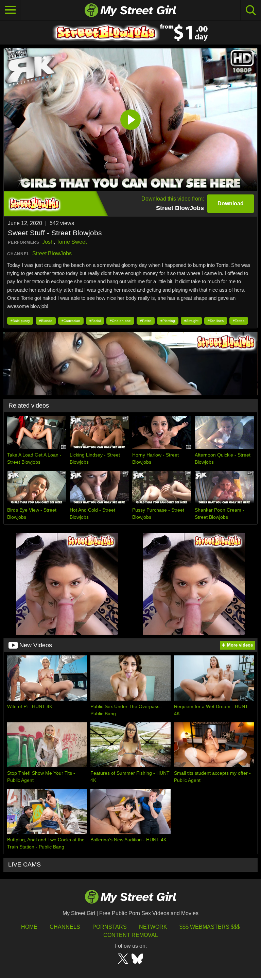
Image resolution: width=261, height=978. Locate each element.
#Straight (191, 321)
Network (153, 927)
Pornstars (109, 927)
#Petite (145, 321)
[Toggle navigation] (10, 10)
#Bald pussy (20, 321)
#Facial (95, 321)
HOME (29, 927)
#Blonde (45, 321)
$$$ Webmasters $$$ (209, 927)
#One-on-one (120, 321)
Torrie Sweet (71, 242)
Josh (48, 242)
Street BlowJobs (52, 253)
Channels (65, 927)
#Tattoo (239, 321)
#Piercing (167, 321)
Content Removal (130, 935)
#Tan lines (216, 321)
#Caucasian (71, 321)
